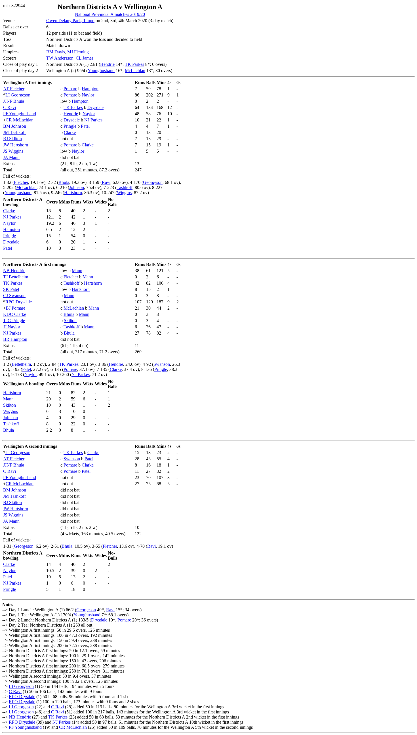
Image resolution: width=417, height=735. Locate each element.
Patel (85, 126)
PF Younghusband (19, 113)
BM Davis (55, 51)
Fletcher (21, 182)
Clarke (70, 132)
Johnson (76, 187)
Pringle (70, 126)
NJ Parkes (93, 119)
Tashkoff (124, 187)
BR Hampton (15, 339)
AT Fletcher (13, 88)
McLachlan (135, 70)
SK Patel (11, 289)
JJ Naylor (11, 326)
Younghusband (101, 70)
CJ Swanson (14, 295)
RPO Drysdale (18, 301)
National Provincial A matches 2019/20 (110, 14)
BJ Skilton (12, 138)
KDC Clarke (14, 314)
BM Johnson (14, 126)
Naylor (88, 95)
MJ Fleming (78, 51)
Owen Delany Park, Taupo (70, 20)
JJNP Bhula (13, 101)
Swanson (161, 364)
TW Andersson (59, 58)
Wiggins (124, 192)
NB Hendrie (14, 270)
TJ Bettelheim (15, 276)
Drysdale (95, 107)
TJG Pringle (14, 320)
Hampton (90, 88)
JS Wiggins (13, 151)
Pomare (70, 88)
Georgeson (153, 182)
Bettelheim (21, 364)
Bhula (63, 182)
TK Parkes (134, 64)
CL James (84, 58)
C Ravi (9, 107)
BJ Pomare (15, 308)
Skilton (70, 320)
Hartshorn (73, 192)
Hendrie (107, 64)
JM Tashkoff (14, 132)
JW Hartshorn (15, 144)
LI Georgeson (17, 95)
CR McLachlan (19, 119)
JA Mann (11, 157)
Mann (77, 270)
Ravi (106, 182)
